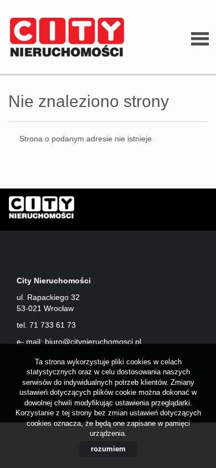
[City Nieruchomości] (63, 37)
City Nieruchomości (94, 210)
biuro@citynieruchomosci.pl (93, 341)
